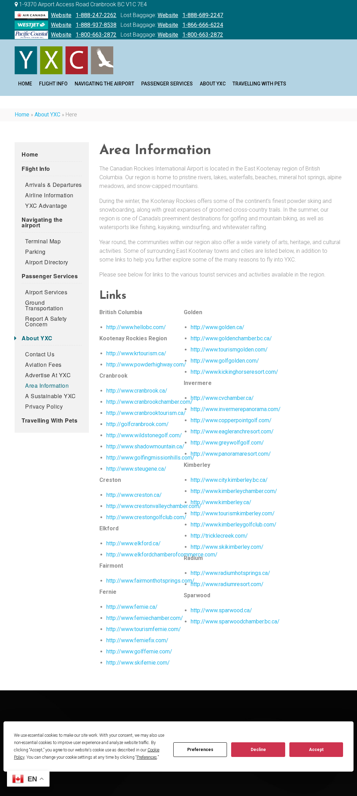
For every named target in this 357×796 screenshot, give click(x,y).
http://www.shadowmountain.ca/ (145, 446)
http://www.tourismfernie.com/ (143, 629)
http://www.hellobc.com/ (136, 327)
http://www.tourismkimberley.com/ (233, 513)
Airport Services (46, 292)
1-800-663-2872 (96, 34)
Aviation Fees (43, 365)
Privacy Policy (44, 406)
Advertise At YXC (48, 375)
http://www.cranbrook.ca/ (136, 390)
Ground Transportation (44, 305)
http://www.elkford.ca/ (133, 543)
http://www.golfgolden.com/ (225, 360)
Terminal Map (43, 241)
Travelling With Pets (259, 83)
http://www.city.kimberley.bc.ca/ (229, 480)
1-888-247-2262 (96, 15)
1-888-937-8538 (96, 25)
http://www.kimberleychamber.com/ (234, 491)
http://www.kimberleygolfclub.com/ (233, 524)
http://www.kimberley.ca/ (221, 502)
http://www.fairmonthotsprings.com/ (150, 580)
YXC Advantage (46, 206)
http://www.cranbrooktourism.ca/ (146, 413)
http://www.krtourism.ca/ (136, 353)
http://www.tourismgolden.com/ (229, 349)
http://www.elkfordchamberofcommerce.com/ (162, 554)
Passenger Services (167, 83)
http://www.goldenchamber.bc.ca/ (231, 338)
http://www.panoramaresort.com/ (231, 453)
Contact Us (39, 354)
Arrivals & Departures (53, 185)
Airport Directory (46, 262)
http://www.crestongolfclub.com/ (146, 517)
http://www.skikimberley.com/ (227, 547)
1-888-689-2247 (202, 15)
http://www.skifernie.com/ (138, 662)
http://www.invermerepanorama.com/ (236, 409)
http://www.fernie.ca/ (132, 607)
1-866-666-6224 (202, 25)
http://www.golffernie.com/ (139, 651)
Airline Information (49, 195)
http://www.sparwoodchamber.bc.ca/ (235, 621)
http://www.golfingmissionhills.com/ (150, 457)
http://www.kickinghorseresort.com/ (234, 372)
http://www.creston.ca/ (134, 495)
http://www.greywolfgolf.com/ (227, 442)
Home (22, 114)
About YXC (213, 83)
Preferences (200, 749)
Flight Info (53, 83)
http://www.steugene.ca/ (136, 468)
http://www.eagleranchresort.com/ (232, 431)
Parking (35, 252)
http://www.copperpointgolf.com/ (231, 420)
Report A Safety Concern (46, 321)
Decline (258, 749)
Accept (316, 749)
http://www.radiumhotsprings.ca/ (230, 573)
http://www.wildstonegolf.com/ (144, 435)
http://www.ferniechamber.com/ (144, 618)
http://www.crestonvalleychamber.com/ (154, 506)
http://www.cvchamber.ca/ (222, 398)
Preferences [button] (147, 757)
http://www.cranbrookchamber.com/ (149, 402)
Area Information (47, 385)
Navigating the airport (104, 83)
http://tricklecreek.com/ (219, 535)
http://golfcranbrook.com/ (137, 424)
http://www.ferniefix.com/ (137, 640)
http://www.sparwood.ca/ (221, 610)
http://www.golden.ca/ (217, 327)
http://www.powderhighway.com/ (146, 364)
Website (61, 15)
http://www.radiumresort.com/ (227, 584)
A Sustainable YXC (50, 396)
